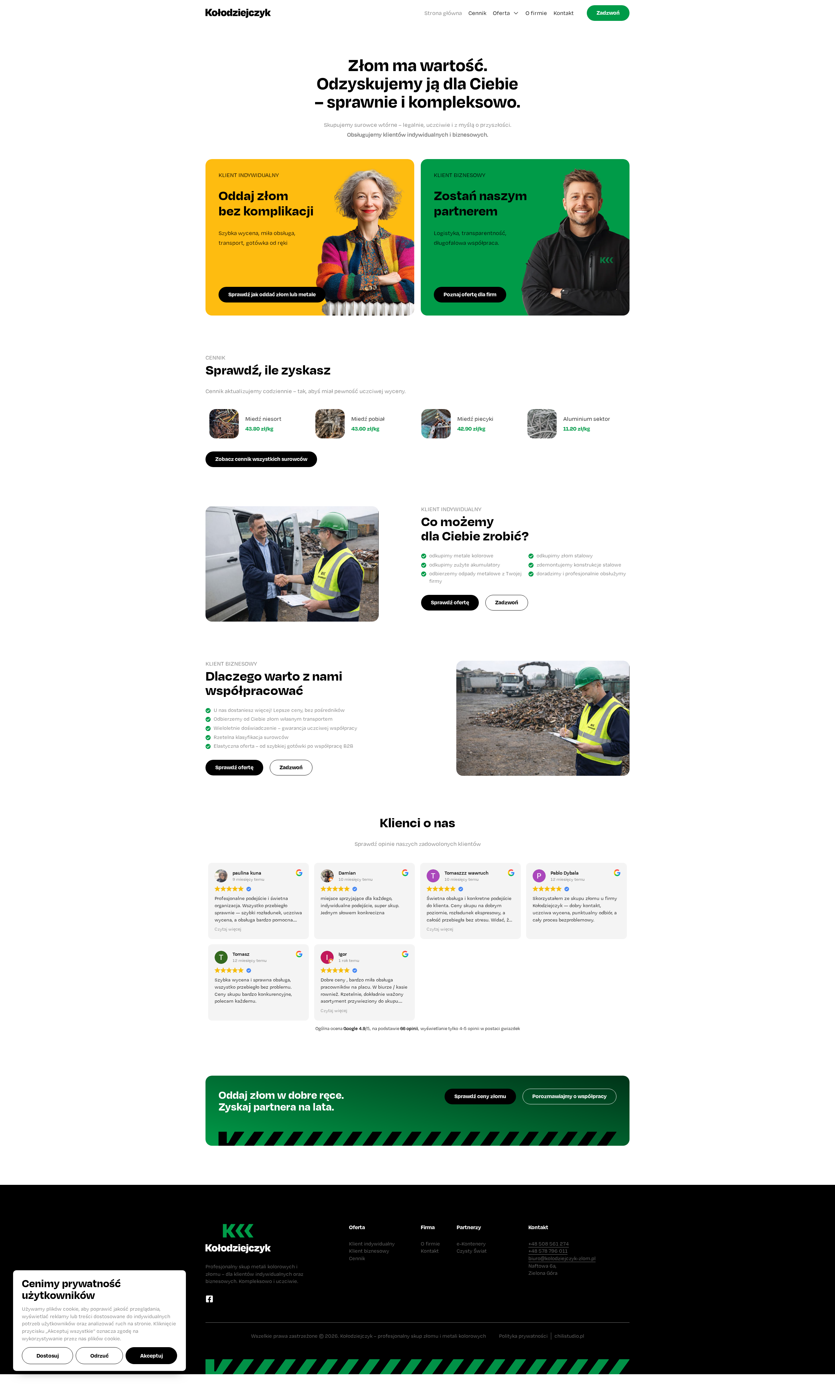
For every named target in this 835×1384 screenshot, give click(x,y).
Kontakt (564, 12)
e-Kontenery (471, 1244)
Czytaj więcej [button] (228, 929)
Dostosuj (48, 1355)
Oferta (501, 12)
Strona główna (443, 12)
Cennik (477, 12)
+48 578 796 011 (548, 1251)
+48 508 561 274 (548, 1244)
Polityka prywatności (523, 1336)
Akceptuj (151, 1355)
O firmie (536, 12)
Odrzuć (99, 1355)
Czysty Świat (472, 1251)
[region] (99, 1320)
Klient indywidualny (372, 1244)
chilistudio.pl (569, 1336)
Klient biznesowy (369, 1251)
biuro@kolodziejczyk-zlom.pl (562, 1258)
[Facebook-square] (209, 1299)
